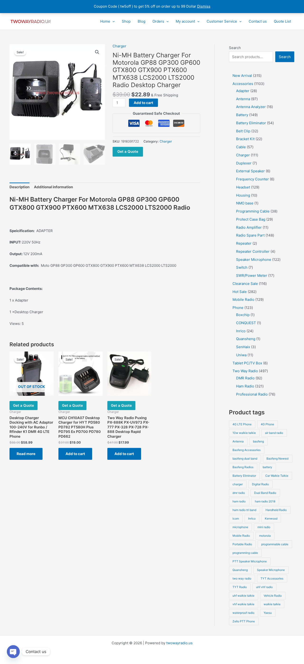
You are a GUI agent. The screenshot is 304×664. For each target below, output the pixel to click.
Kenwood (271, 518)
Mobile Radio (241, 535)
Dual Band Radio (265, 493)
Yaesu (268, 612)
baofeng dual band (245, 458)
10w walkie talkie (244, 433)
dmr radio (239, 493)
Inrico (252, 518)
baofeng (258, 441)
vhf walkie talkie (243, 604)
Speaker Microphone (271, 570)
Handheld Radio (276, 510)
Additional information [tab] (53, 187)
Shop (126, 21)
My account (185, 21)
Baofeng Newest (277, 458)
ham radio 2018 (265, 501)
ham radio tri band (244, 510)
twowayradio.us (179, 643)
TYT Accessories (272, 578)
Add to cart (143, 102)
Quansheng (240, 570)
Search (235, 47)
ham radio (239, 501)
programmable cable (274, 544)
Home (105, 21)
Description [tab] (19, 187)
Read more (26, 453)
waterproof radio (243, 612)
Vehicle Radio (273, 595)
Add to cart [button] (75, 453)
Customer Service (222, 21)
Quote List (282, 21)
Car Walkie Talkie (276, 475)
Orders (158, 21)
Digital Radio (260, 484)
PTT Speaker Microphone (250, 561)
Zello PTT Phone (244, 621)
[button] (112, 21)
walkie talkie (272, 604)
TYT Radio (240, 587)
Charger (119, 46)
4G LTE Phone (242, 424)
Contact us (258, 21)
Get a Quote (127, 151)
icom (236, 518)
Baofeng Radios (243, 467)
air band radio (274, 433)
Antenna (238, 441)
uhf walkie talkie (243, 595)
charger (238, 484)
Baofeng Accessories (247, 450)
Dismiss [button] (203, 6)
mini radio (263, 527)
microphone (240, 527)
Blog (141, 21)
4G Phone (267, 424)
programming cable (245, 553)
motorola (265, 535)
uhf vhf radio (264, 587)
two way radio (242, 578)
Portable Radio (242, 544)
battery (267, 467)
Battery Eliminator (244, 475)
